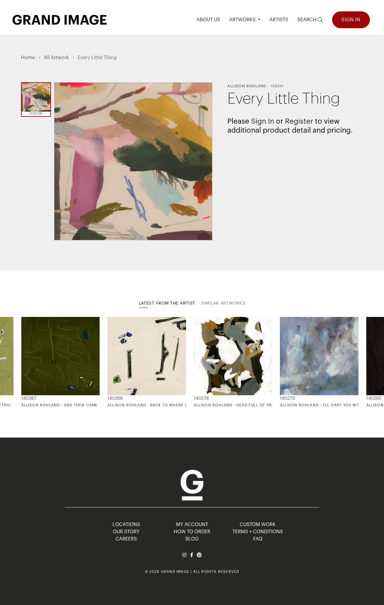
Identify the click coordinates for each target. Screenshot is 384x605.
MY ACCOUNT (192, 524)
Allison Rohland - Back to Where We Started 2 (160, 405)
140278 (201, 398)
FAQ (257, 539)
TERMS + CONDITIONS (257, 531)
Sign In (351, 19)
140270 (287, 398)
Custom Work (258, 524)
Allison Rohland (246, 86)
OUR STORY (126, 531)
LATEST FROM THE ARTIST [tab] (167, 303)
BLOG (192, 539)
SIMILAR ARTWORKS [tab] (223, 303)
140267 (28, 398)
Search (307, 19)
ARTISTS (278, 19)
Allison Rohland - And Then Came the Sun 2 (71, 405)
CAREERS (126, 539)
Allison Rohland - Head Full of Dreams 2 (240, 405)
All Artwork (56, 57)
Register (299, 121)
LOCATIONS (126, 524)
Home (28, 57)
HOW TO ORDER (192, 531)
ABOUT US (208, 19)
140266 (115, 398)
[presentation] (25, 362)
